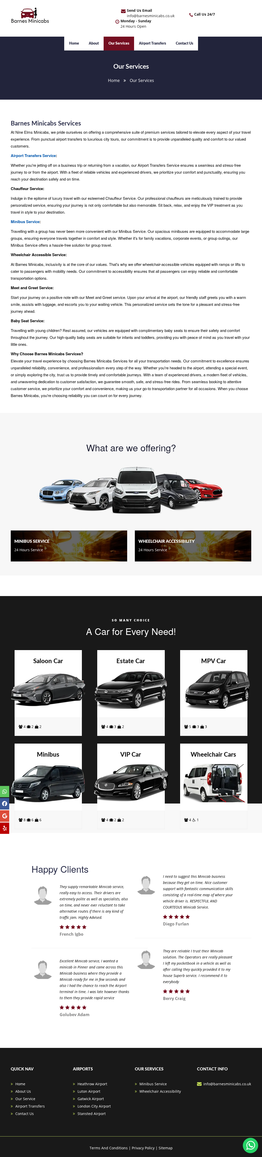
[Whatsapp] (4, 791)
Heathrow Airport (92, 1083)
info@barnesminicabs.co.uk (150, 15)
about (94, 43)
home (114, 80)
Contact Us (184, 43)
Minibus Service (25, 221)
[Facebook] (4, 804)
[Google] (4, 816)
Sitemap (166, 1147)
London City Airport (94, 1106)
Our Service (25, 1098)
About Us (23, 1091)
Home (74, 43)
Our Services (118, 43)
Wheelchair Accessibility (160, 1091)
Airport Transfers (152, 43)
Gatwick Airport (91, 1098)
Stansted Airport (92, 1113)
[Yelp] (4, 828)
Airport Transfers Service (33, 155)
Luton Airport (89, 1091)
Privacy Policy (143, 1147)
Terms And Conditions (109, 1147)
